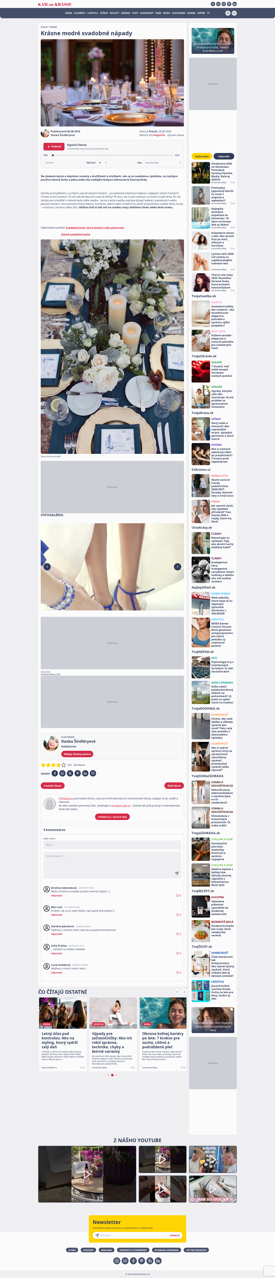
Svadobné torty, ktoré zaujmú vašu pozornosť (95, 227)
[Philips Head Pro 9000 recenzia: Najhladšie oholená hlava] (212, 1159)
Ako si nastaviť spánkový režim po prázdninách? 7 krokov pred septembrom (222, 455)
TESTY (135, 13)
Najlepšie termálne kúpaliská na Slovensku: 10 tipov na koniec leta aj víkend (221, 216)
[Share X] (70, 773)
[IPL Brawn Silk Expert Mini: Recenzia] (212, 1189)
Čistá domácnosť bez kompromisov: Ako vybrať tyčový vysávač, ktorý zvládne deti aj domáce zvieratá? (222, 966)
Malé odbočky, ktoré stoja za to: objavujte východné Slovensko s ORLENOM (222, 605)
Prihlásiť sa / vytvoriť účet (112, 816)
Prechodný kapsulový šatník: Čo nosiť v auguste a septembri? (222, 194)
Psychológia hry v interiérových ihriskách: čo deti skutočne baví (222, 666)
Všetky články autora (77, 754)
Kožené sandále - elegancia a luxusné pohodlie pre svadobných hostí (222, 342)
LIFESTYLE (92, 13)
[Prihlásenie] (227, 13)
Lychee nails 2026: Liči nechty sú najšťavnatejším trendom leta (222, 258)
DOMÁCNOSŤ (219, 714)
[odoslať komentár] (177, 873)
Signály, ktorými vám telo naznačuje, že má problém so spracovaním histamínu (222, 398)
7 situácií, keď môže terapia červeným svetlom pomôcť (221, 371)
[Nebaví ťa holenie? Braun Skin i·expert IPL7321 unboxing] (162, 1189)
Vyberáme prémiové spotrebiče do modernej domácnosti (219, 908)
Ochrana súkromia (167, 1250)
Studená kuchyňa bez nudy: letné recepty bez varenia (222, 930)
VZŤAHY (104, 13)
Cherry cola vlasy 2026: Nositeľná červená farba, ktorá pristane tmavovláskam (222, 281)
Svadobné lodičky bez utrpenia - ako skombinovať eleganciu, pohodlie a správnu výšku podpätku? (222, 316)
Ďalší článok (174, 785)
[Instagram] (224, 4)
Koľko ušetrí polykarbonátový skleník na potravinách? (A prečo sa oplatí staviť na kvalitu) (222, 694)
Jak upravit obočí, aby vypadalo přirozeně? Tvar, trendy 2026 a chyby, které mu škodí (222, 513)
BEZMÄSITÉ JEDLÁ (222, 922)
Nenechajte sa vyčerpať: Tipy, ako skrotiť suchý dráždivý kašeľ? (222, 542)
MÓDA (166, 13)
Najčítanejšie (202, 156)
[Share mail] (93, 773)
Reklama (106, 1250)
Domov (44, 26)
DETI (214, 658)
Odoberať (175, 1235)
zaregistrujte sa (120, 805)
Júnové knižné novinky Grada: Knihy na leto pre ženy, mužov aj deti (222, 992)
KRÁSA (68, 13)
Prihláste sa (66, 798)
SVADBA (191, 13)
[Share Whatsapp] (62, 773)
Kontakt (88, 1250)
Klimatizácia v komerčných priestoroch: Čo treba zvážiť (221, 820)
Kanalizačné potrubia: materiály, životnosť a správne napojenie (219, 851)
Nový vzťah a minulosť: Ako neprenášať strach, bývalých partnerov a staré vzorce (222, 431)
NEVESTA (216, 302)
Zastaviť (50, 162)
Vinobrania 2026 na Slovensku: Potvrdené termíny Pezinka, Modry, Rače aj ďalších (222, 171)
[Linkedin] (234, 4)
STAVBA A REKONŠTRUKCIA (222, 783)
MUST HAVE (218, 331)
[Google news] (149, 1260)
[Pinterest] (229, 4)
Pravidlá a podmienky (133, 1250)
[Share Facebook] (55, 773)
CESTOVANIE (178, 13)
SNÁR (158, 13)
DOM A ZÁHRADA (222, 682)
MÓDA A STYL (219, 476)
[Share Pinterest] (77, 773)
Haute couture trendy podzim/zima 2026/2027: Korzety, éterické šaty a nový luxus (222, 487)
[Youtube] (218, 4)
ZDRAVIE (125, 13)
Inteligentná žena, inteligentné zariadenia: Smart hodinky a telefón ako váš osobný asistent (222, 572)
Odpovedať (56, 895)
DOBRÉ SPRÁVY (220, 593)
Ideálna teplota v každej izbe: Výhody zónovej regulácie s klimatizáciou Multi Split (222, 877)
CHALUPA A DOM (222, 839)
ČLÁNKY (216, 534)
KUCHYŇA (217, 897)
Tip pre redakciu (196, 1250)
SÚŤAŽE (201, 13)
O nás (72, 1250)
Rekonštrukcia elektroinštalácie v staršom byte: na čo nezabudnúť (222, 796)
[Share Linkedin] (85, 773)
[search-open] (234, 13)
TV (208, 13)
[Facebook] (213, 4)
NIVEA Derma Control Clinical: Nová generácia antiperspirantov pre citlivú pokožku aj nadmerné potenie (222, 634)
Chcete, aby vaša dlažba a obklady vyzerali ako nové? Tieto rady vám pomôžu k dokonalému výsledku (222, 728)
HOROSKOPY (147, 13)
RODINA (216, 445)
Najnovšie (224, 156)
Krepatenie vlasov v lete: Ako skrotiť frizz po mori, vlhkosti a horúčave (222, 239)
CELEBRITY (79, 13)
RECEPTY (114, 13)
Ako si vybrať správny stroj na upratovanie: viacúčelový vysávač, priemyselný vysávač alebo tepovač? (221, 759)
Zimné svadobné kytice (75, 234)
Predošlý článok (52, 785)
